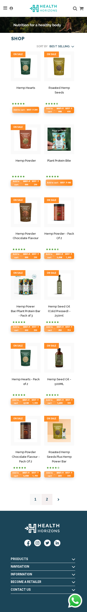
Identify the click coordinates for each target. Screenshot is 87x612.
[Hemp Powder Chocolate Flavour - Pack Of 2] (25, 430)
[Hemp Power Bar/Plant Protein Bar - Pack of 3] (25, 285)
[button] (62, 46)
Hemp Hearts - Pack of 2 (26, 382)
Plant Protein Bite (59, 160)
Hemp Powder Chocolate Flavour (26, 236)
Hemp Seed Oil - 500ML (59, 382)
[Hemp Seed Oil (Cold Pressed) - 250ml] (59, 285)
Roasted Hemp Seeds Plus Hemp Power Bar (59, 456)
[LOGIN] (11, 8)
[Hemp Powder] (25, 139)
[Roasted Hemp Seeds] (59, 66)
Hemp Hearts (26, 87)
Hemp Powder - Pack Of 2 (59, 236)
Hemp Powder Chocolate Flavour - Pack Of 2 (26, 456)
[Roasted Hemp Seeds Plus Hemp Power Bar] (59, 430)
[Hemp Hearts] (25, 66)
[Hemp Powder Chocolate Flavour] (25, 212)
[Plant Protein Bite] (59, 139)
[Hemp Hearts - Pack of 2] (25, 357)
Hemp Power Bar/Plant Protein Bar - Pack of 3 (25, 311)
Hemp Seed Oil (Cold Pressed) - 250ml (59, 311)
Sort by (42, 46)
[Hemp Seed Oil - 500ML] (59, 357)
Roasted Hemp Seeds (59, 90)
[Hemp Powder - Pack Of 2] (59, 212)
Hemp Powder (26, 160)
